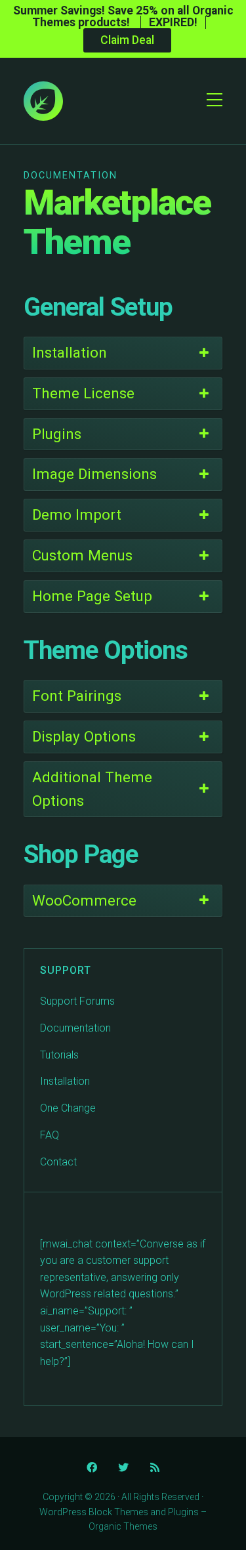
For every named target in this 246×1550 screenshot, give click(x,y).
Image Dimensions (94, 473)
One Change (68, 1108)
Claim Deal (127, 40)
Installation (69, 352)
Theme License (83, 393)
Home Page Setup (92, 595)
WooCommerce (84, 900)
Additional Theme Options (92, 788)
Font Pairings (76, 695)
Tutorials (59, 1055)
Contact (58, 1162)
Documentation (75, 1028)
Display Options (84, 736)
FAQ (49, 1135)
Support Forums (77, 1001)
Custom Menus (82, 555)
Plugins (56, 433)
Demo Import (76, 514)
